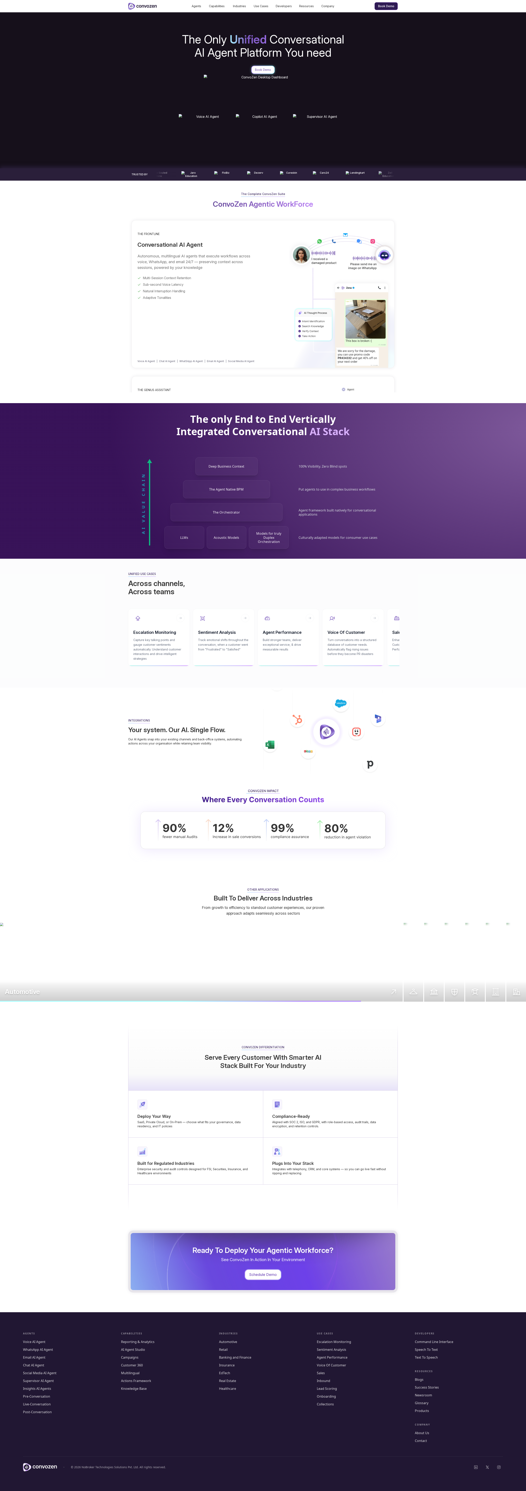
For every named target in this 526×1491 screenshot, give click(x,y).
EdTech (224, 1373)
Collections (325, 1404)
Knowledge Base (134, 1388)
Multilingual (130, 1373)
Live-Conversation (37, 1404)
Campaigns (129, 1357)
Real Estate (227, 1381)
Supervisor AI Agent (38, 1381)
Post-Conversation (37, 1412)
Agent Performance (332, 1357)
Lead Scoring (327, 1388)
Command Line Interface (434, 1342)
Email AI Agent (215, 361)
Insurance (227, 1365)
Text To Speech (426, 1357)
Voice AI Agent (146, 361)
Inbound (323, 1381)
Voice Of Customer (331, 1365)
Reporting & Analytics (138, 1342)
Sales (321, 1373)
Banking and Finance (235, 1357)
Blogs (419, 1379)
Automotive (228, 1342)
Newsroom (423, 1395)
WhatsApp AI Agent (38, 1349)
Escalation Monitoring (334, 1342)
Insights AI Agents (37, 1388)
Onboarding (326, 1396)
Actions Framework (136, 1381)
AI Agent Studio (133, 1349)
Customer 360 (132, 1365)
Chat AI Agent (167, 361)
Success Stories (427, 1387)
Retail (223, 1349)
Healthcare (227, 1388)
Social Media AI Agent (241, 361)
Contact (421, 1440)
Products (422, 1410)
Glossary (421, 1403)
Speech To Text (426, 1349)
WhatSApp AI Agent (191, 361)
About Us (422, 1433)
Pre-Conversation (36, 1396)
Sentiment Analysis (332, 1349)
